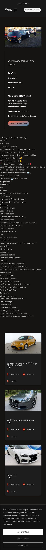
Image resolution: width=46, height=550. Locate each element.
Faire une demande (32, 10)
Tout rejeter (23, 545)
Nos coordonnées (19, 96)
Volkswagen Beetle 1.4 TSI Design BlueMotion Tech (22, 364)
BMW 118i (11, 475)
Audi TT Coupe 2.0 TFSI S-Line (20, 420)
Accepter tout (23, 532)
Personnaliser (23, 538)
